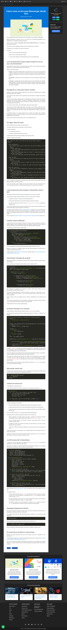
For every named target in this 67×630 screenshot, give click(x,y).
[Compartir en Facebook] (54, 17)
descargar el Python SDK (18, 215)
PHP (10, 608)
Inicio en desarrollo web (38, 609)
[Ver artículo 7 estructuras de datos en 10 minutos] (26, 590)
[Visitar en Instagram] (38, 625)
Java (10, 612)
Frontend (10, 619)
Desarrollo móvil (25, 608)
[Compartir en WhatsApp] (57, 19)
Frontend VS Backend (38, 611)
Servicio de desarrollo (51, 610)
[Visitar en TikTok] (35, 625)
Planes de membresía (51, 606)
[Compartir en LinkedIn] (54, 19)
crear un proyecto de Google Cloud (30, 215)
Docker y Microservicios (52, 570)
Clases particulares (50, 608)
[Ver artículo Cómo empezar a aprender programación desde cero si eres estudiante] (40, 590)
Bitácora (23, 613)
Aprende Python (14, 570)
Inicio (2, 4)
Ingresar (64, 1)
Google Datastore (20, 488)
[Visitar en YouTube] (32, 625)
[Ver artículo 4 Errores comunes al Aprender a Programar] (55, 590)
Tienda (21, 1)
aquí (25, 196)
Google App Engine (25, 209)
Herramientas (11, 617)
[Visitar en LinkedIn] (25, 625)
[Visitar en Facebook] (29, 625)
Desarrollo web (10, 4)
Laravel (10, 610)
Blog (12, 1)
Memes (48, 615)
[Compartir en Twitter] (57, 17)
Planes (16, 1)
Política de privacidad (51, 612)
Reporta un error (50, 613)
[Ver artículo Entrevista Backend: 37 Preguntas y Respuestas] (11, 590)
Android (10, 613)
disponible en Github (20, 251)
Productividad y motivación (27, 610)
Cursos (7, 1)
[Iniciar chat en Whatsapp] (3, 626)
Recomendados (28, 1)
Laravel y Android (33, 570)
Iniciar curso (14, 577)
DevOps (23, 617)
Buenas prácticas (25, 612)
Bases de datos (12, 606)
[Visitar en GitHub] (41, 625)
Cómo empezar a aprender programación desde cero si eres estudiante (40, 597)
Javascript (11, 615)
